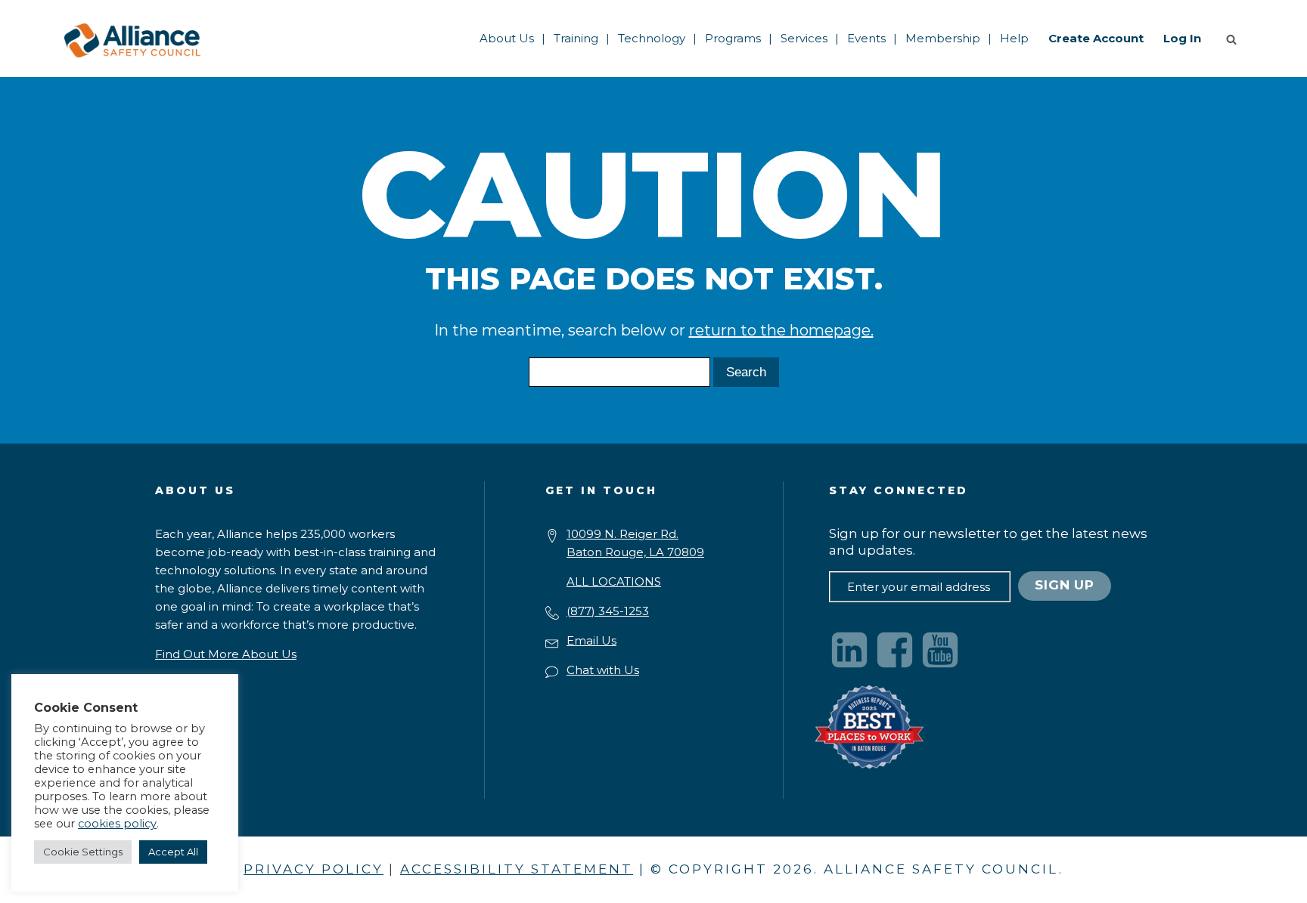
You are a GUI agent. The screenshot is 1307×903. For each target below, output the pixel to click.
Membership (942, 38)
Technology (651, 38)
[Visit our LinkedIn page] (849, 649)
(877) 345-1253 (608, 611)
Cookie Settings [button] (83, 852)
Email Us (591, 640)
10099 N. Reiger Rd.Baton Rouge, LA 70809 (635, 543)
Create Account (1096, 38)
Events (866, 38)
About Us (507, 38)
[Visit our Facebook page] (894, 649)
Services (804, 38)
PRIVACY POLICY (313, 869)
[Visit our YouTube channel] (940, 649)
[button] (1234, 38)
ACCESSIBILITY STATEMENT (516, 869)
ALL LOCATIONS (614, 581)
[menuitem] (507, 38)
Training (576, 38)
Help (1014, 38)
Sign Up (1064, 584)
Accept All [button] (173, 852)
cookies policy (117, 823)
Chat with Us (603, 670)
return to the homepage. (781, 330)
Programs (733, 38)
